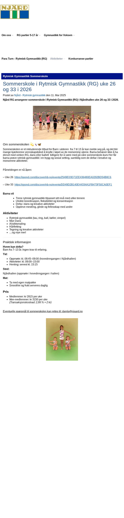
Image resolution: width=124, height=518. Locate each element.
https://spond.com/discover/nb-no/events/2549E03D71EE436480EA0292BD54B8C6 (63, 177)
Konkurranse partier (80, 58)
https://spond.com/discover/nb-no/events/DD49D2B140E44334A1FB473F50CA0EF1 (63, 184)
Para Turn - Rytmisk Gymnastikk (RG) (24, 58)
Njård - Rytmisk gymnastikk (29, 95)
